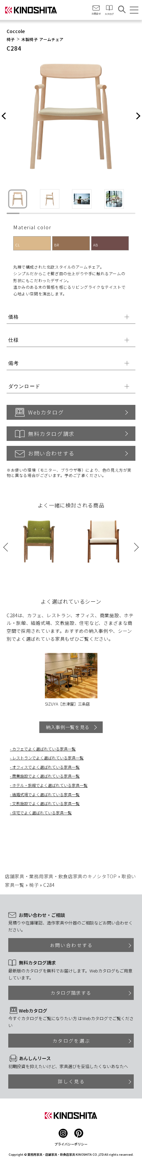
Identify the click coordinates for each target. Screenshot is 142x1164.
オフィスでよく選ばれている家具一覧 (46, 767)
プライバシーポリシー (71, 1144)
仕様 (13, 340)
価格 (13, 317)
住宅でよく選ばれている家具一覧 (42, 812)
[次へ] (138, 116)
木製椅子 (29, 39)
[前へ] (4, 116)
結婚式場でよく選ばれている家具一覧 (46, 794)
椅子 (11, 39)
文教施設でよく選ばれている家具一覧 (46, 803)
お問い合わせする (51, 453)
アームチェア (51, 39)
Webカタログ (46, 412)
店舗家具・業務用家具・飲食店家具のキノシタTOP (61, 876)
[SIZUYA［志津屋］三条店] (71, 676)
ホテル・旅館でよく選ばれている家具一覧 (50, 785)
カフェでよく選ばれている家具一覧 (44, 749)
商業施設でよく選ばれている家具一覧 (46, 776)
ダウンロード (24, 386)
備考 (13, 363)
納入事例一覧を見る (67, 727)
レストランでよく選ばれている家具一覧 (48, 757)
